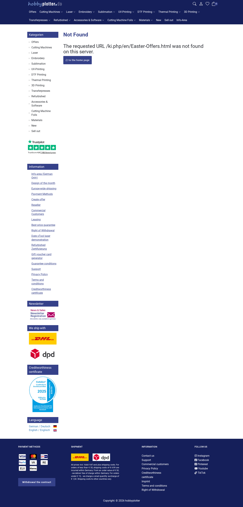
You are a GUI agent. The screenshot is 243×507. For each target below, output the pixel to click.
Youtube (203, 468)
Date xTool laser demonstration (40, 237)
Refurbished (61, 20)
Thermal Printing (168, 11)
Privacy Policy (39, 274)
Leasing (36, 219)
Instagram (203, 455)
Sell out (168, 20)
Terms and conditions (37, 281)
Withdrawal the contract (36, 482)
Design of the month (43, 183)
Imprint (146, 481)
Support (36, 269)
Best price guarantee (43, 225)
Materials (144, 20)
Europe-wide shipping (43, 188)
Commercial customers (155, 464)
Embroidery (85, 11)
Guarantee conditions (43, 263)
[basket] (214, 4)
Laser (69, 11)
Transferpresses (38, 20)
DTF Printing (145, 11)
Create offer (38, 199)
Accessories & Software (87, 20)
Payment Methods (42, 194)
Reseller (35, 205)
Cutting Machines (50, 11)
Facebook (203, 460)
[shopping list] (207, 4)
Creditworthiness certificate (41, 291)
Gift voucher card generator (41, 256)
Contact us (148, 455)
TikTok (201, 472)
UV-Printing (124, 11)
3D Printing (190, 11)
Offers (32, 11)
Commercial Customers (38, 212)
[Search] (194, 4)
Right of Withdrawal (43, 230)
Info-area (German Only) (42, 175)
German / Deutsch (39, 426)
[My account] (201, 4)
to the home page (79, 60)
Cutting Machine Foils (120, 20)
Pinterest (202, 464)
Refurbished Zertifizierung (39, 246)
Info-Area (182, 20)
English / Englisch (39, 430)
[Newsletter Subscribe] (43, 314)
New (158, 20)
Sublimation (105, 11)
